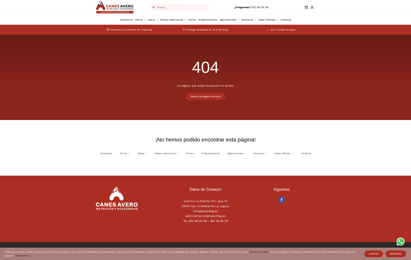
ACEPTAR (373, 254)
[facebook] (281, 200)
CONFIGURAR (22, 256)
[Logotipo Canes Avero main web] (115, 2)
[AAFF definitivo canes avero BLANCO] (117, 188)
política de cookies (259, 252)
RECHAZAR (396, 254)
